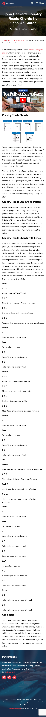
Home (4, 40)
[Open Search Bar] (32, 3)
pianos (9, 672)
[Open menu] (3, 688)
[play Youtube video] (23, 100)
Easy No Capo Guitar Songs (15, 40)
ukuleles (25, 672)
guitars (15, 672)
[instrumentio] (8, 3)
